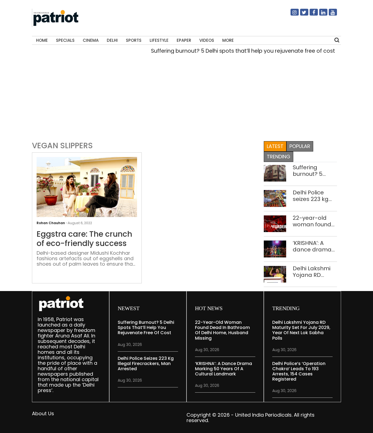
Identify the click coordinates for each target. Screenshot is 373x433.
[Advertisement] (186, 99)
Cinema (91, 40)
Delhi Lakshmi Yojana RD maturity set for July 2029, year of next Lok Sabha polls (314, 271)
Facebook (310, 14)
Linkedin (320, 14)
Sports (133, 40)
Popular (299, 146)
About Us (43, 413)
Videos (206, 40)
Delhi (112, 40)
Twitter (301, 14)
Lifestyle (159, 40)
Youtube (329, 14)
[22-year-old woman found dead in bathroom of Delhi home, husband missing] (275, 223)
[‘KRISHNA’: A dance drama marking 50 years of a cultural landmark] (275, 248)
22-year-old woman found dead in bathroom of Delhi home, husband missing (312, 221)
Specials (65, 40)
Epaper (184, 40)
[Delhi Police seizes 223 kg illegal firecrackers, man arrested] (275, 198)
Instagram (291, 14)
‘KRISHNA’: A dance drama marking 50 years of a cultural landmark (312, 246)
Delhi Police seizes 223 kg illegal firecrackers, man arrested (312, 195)
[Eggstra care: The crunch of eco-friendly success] (87, 194)
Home (42, 40)
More (228, 40)
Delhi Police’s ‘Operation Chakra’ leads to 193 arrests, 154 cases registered (298, 371)
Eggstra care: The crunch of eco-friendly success (84, 239)
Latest (275, 146)
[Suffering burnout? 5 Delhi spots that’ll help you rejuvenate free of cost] (275, 172)
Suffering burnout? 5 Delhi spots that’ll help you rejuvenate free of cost (237, 51)
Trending (278, 156)
